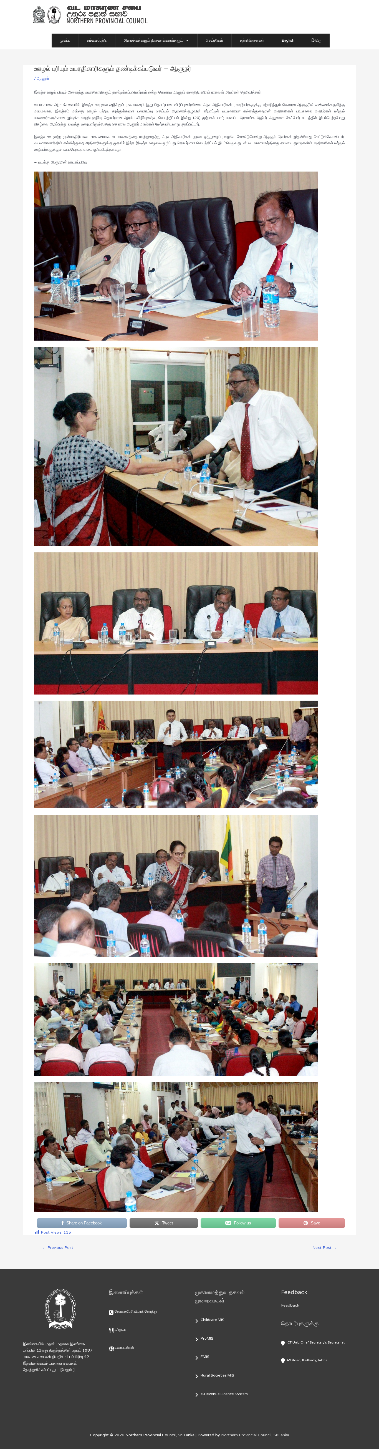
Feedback (290, 1305)
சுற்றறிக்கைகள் (252, 40)
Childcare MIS (212, 1320)
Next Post (324, 1247)
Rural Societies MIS (217, 1375)
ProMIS (207, 1338)
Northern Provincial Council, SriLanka (255, 1435)
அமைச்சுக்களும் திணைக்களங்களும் (153, 40)
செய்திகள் (214, 40)
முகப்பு (65, 40)
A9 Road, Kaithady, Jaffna (307, 1360)
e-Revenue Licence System (224, 1394)
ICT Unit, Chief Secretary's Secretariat (316, 1342)
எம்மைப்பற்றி (97, 40)
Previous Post (57, 1247)
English (287, 40)
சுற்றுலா (120, 1329)
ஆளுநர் (43, 78)
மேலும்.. (68, 1369)
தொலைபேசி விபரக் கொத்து (136, 1311)
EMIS (205, 1357)
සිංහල (316, 40)
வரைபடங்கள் (124, 1347)
